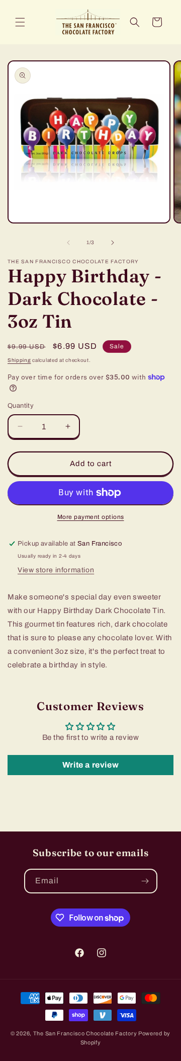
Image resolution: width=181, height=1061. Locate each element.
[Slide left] (68, 243)
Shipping (19, 360)
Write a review (90, 765)
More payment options (90, 516)
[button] (20, 22)
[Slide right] (113, 243)
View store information (56, 570)
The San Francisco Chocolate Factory (85, 1033)
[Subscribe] (145, 881)
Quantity (21, 405)
